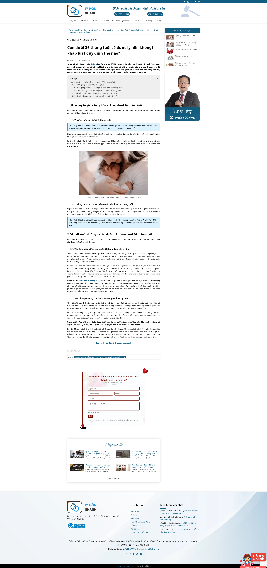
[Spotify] (141, 554)
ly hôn (94, 64)
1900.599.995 (130, 549)
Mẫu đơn (134, 518)
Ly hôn (123, 357)
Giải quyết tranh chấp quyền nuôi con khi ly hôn (186, 44)
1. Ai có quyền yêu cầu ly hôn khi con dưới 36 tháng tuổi (92, 82)
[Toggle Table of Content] (155, 78)
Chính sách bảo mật (128, 420)
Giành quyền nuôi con (112, 357)
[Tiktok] (137, 554)
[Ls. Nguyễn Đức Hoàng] (182, 97)
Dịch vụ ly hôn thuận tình (185, 36)
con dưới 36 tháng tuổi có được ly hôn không (89, 357)
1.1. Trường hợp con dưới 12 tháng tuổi (88, 85)
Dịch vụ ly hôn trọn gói (184, 56)
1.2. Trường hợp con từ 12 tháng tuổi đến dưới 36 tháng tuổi (97, 87)
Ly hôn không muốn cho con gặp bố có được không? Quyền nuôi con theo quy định (97, 452)
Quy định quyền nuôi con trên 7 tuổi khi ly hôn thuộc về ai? (97, 466)
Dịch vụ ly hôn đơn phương (186, 49)
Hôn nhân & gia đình (140, 522)
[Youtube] (133, 554)
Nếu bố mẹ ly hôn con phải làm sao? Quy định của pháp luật (144, 452)
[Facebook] (126, 554)
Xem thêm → (113, 478)
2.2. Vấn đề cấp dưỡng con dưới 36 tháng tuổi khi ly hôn (95, 96)
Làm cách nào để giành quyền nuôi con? (113, 343)
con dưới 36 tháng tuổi (89, 281)
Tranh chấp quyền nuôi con (82, 40)
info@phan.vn (152, 549)
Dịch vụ (133, 515)
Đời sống (134, 529)
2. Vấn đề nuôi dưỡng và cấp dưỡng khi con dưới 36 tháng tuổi (95, 90)
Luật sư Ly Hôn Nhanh (126, 566)
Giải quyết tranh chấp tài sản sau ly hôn (185, 64)
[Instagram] (130, 554)
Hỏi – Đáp (134, 525)
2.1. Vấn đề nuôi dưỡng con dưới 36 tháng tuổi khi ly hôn (95, 93)
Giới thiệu (134, 511)
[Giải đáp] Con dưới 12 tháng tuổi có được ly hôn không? (143, 466)
